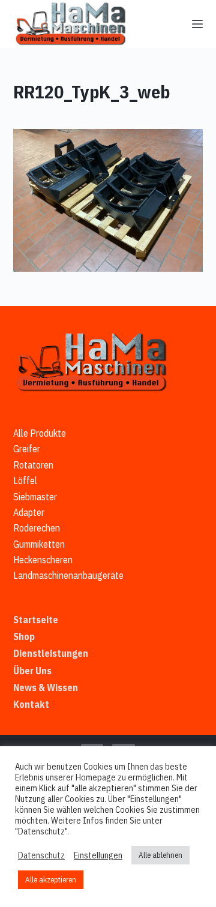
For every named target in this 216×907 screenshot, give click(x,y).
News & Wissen (45, 687)
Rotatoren (33, 465)
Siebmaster (35, 497)
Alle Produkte (39, 433)
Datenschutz (41, 855)
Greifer (26, 449)
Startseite (35, 620)
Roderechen (36, 528)
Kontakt (31, 704)
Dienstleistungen (50, 653)
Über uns (32, 671)
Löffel (25, 480)
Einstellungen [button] (98, 855)
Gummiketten (39, 544)
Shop (24, 636)
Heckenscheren (43, 560)
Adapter (28, 512)
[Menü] (197, 24)
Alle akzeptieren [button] (50, 880)
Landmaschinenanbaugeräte (68, 575)
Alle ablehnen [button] (160, 855)
